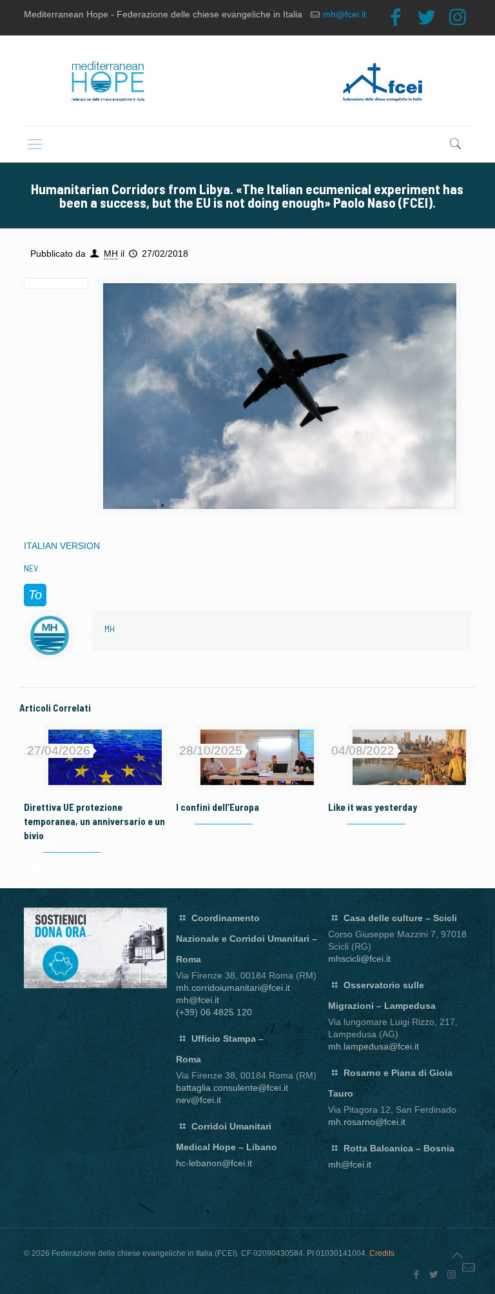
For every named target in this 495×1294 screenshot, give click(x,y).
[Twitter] (426, 17)
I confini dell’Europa (217, 807)
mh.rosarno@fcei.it (366, 1122)
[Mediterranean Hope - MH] (247, 80)
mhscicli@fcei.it (359, 958)
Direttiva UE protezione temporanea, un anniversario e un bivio (94, 821)
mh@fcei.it (344, 14)
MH (111, 253)
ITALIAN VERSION (62, 546)
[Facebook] (395, 17)
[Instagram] (457, 17)
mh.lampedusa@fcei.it (373, 1046)
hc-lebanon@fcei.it (214, 1163)
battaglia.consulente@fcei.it (232, 1087)
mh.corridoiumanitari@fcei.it (233, 987)
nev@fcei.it (198, 1100)
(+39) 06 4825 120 (214, 1012)
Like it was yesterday (372, 807)
